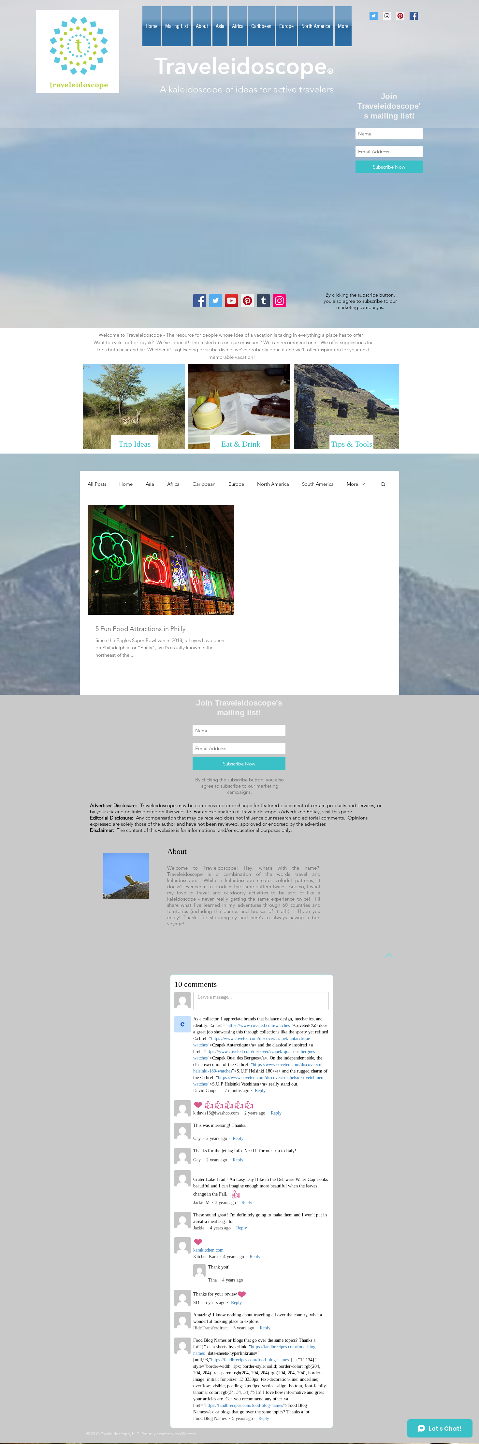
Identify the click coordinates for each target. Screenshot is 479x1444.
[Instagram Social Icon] (387, 16)
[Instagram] (279, 300)
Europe (236, 484)
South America (318, 484)
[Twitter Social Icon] (374, 16)
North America (273, 484)
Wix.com (188, 1433)
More (352, 484)
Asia (150, 484)
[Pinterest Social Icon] (400, 16)
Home (126, 484)
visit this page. (337, 811)
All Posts (97, 484)
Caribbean (204, 484)
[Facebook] (199, 300)
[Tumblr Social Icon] (263, 300)
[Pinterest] (247, 300)
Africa (173, 484)
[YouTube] (231, 300)
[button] (383, 484)
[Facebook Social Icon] (414, 16)
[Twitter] (215, 300)
